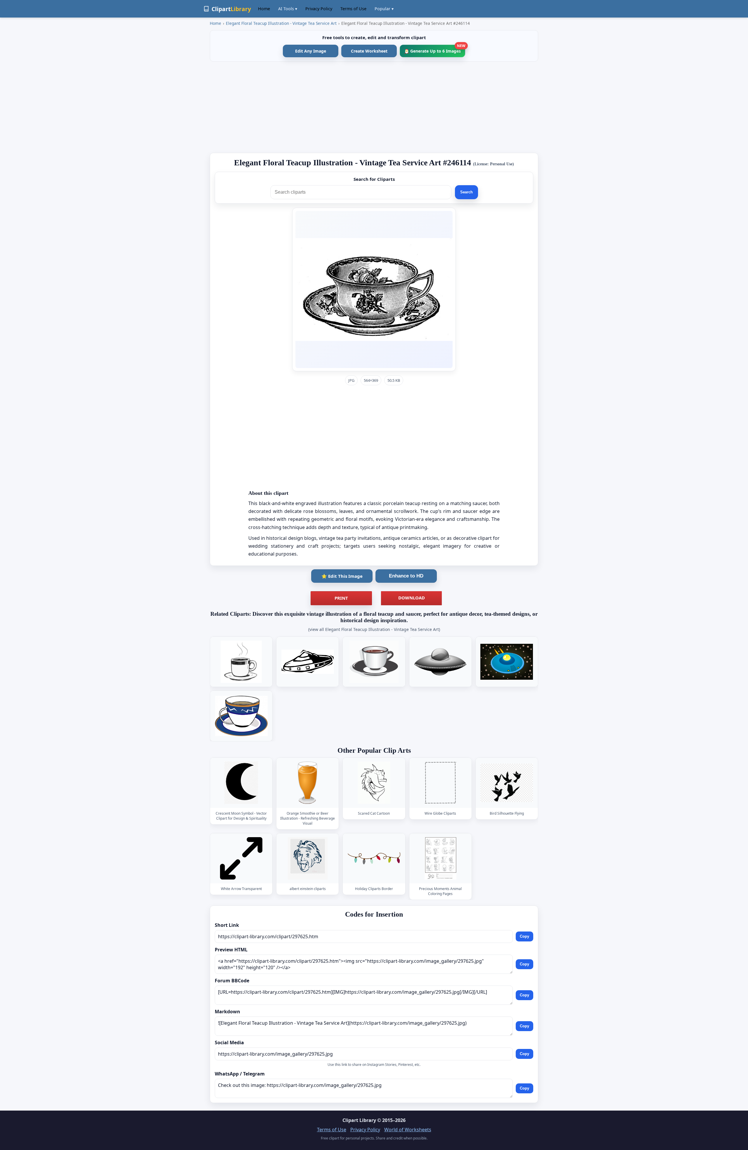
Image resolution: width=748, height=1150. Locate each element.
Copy (524, 936)
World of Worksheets (407, 1129)
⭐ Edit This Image (342, 576)
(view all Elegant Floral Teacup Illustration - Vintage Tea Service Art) (374, 629)
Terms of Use (353, 8)
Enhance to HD (406, 576)
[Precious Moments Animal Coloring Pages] (440, 858)
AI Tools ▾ (287, 8)
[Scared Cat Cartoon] (374, 783)
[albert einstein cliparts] (307, 858)
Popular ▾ (384, 8)
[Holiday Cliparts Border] (374, 858)
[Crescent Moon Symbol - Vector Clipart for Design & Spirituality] (241, 783)
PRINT (341, 598)
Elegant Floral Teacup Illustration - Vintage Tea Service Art (281, 23)
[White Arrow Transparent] (241, 858)
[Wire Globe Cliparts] (440, 783)
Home (264, 8)
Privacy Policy (318, 8)
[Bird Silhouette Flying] (506, 783)
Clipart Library (359, 1120)
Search (466, 192)
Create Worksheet (369, 51)
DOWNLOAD (411, 598)
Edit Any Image (310, 51)
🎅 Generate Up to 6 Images (434, 49)
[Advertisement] (374, 107)
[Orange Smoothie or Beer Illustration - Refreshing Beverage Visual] (307, 783)
